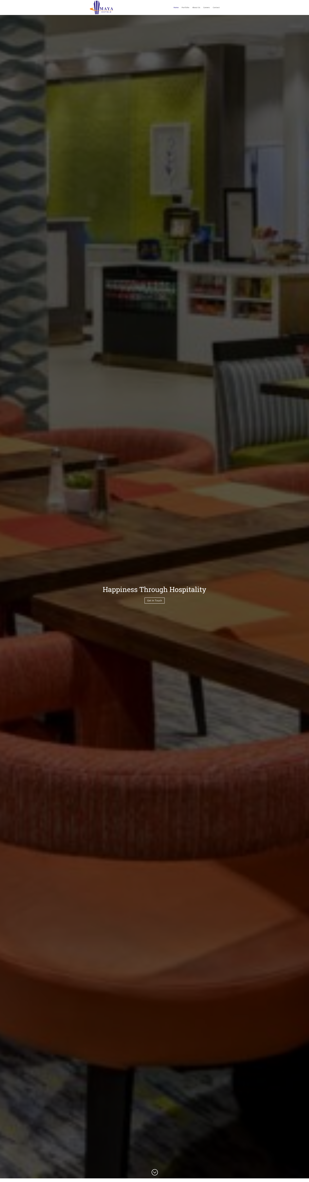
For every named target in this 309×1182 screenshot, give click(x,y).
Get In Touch (154, 600)
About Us (196, 8)
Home (176, 8)
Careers (206, 8)
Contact (216, 8)
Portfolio (185, 8)
